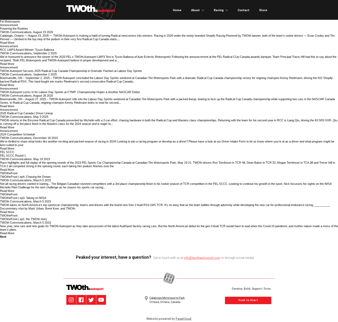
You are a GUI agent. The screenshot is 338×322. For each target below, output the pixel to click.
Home (177, 10)
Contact (243, 10)
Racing (219, 10)
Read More (7, 42)
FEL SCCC (7, 152)
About (195, 10)
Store (263, 10)
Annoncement (9, 25)
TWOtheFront (8, 173)
